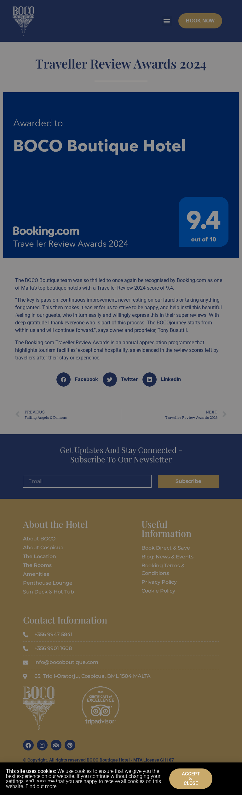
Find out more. (42, 786)
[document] (121, 397)
